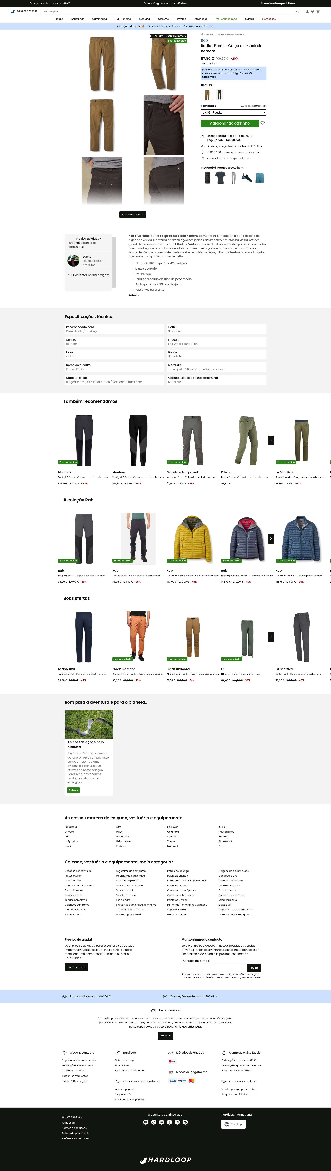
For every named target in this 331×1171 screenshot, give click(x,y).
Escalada (144, 19)
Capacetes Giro (228, 876)
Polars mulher (73, 881)
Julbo (222, 827)
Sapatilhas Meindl (177, 910)
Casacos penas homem (79, 885)
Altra (118, 827)
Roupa (59, 19)
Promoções (269, 19)
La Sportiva (71, 841)
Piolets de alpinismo (127, 881)
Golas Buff (225, 905)
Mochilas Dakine (177, 914)
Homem (210, 34)
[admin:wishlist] (262, 123)
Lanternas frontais (75, 910)
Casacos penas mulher (78, 871)
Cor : (207, 85)
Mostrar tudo (131, 214)
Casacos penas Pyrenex (181, 890)
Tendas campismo (76, 900)
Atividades (200, 19)
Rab (204, 40)
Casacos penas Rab (231, 881)
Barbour (121, 846)
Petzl (221, 846)
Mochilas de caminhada (130, 876)
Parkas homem (74, 890)
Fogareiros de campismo (131, 871)
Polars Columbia (177, 900)
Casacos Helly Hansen (180, 895)
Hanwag (223, 836)
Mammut (172, 846)
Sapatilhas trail (124, 890)
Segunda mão (228, 19)
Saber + (133, 295)
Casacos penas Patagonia (234, 914)
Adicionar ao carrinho (230, 123)
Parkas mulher (73, 876)
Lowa (68, 846)
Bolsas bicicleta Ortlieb (232, 895)
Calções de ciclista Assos (234, 871)
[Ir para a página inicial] (203, 34)
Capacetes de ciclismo (130, 910)
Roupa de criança (178, 871)
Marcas (249, 19)
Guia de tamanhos (253, 106)
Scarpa (171, 836)
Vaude (171, 841)
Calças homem (234, 34)
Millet (119, 832)
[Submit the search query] (297, 12)
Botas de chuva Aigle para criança (187, 881)
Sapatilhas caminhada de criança (136, 905)
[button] (102, 63)
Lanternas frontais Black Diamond (187, 905)
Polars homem (73, 895)
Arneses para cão (229, 885)
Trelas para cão (228, 890)
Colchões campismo (77, 905)
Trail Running (123, 19)
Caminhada (99, 19)
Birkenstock (225, 841)
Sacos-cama (72, 914)
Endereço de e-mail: (196, 961)
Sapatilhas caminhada (129, 885)
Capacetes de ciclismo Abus (236, 910)
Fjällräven (172, 827)
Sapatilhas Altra (228, 900)
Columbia (173, 832)
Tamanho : (208, 106)
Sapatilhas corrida (126, 895)
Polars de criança (177, 876)
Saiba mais (209, 77)
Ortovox (69, 832)
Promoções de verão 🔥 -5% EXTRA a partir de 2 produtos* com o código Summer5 (165, 26)
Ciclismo (163, 19)
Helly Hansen (124, 841)
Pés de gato (123, 900)
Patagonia (71, 827)
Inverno (181, 19)
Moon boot (122, 836)
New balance (226, 832)
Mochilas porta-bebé (128, 914)
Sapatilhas (77, 19)
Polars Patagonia (177, 885)
